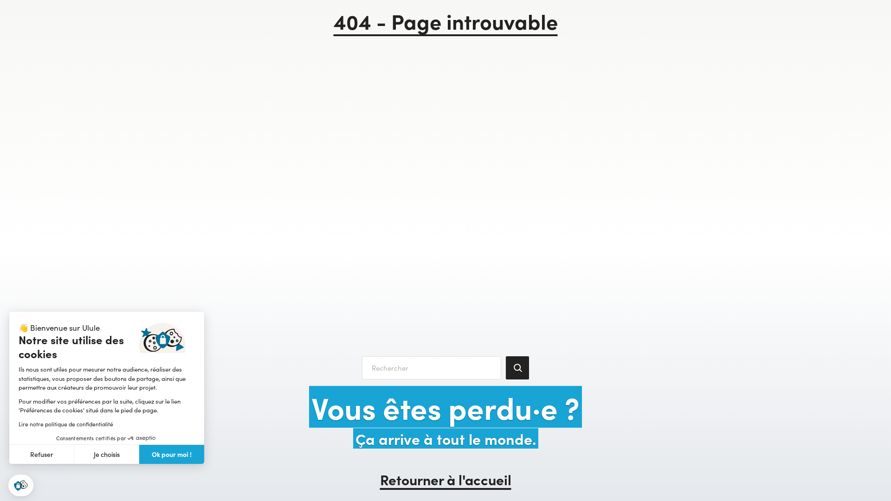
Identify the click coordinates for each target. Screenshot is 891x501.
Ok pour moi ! (172, 454)
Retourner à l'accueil (445, 479)
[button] (20, 485)
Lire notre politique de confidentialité (66, 424)
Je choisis (107, 454)
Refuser (41, 454)
